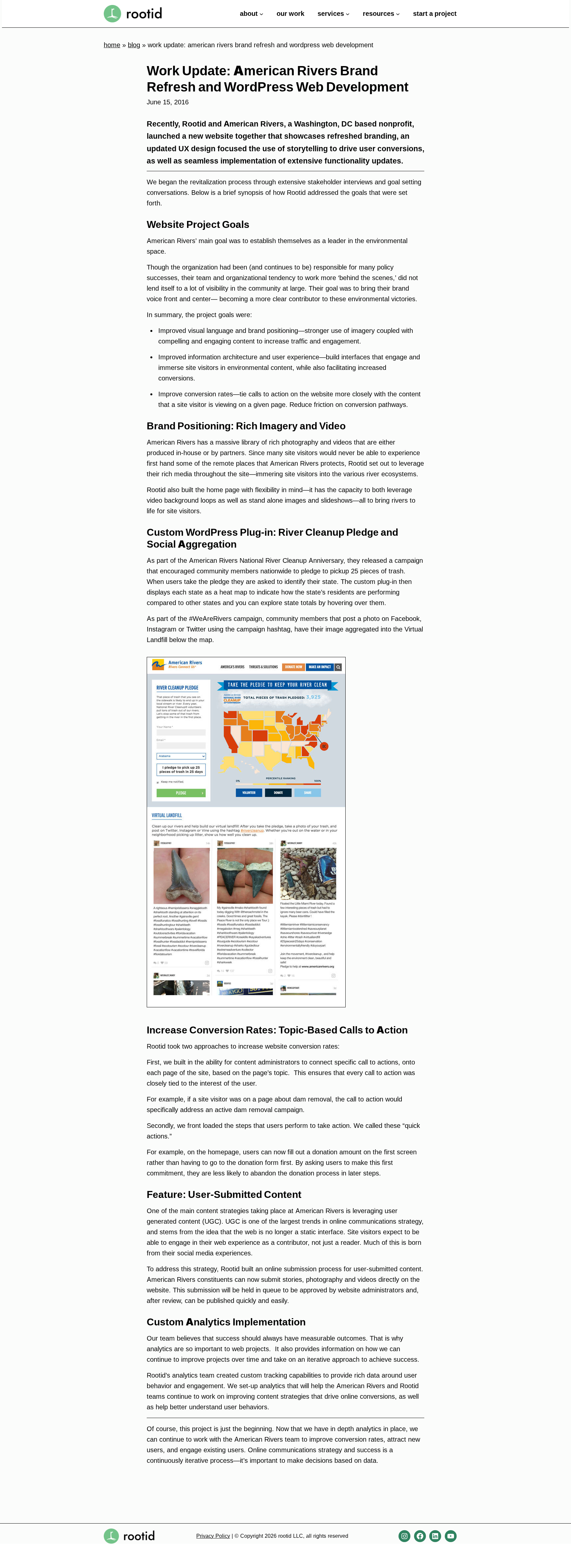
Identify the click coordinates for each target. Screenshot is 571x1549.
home (112, 45)
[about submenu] (261, 14)
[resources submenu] (398, 14)
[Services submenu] (348, 14)
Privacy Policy (213, 1535)
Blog (134, 45)
